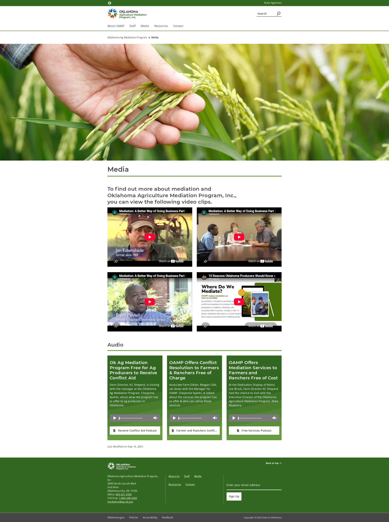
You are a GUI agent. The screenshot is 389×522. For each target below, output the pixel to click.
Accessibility (150, 517)
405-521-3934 (124, 494)
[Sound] (155, 417)
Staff (132, 26)
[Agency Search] (278, 13)
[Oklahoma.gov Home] (109, 2)
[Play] (115, 418)
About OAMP (115, 26)
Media (145, 26)
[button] (135, 430)
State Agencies (273, 2)
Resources (161, 26)
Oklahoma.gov (116, 517)
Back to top (272, 463)
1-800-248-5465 (128, 498)
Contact (178, 26)
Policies (133, 517)
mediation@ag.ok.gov (120, 501)
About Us (174, 476)
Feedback (167, 517)
